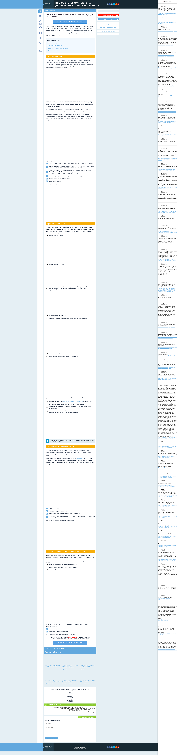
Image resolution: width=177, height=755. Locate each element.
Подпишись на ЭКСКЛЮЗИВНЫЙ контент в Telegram (70, 21)
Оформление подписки (55, 45)
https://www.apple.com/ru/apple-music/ (73, 401)
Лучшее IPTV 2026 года (108, 31)
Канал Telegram (108, 19)
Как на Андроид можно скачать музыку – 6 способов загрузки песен (52, 682)
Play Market (79, 458)
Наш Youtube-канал (108, 15)
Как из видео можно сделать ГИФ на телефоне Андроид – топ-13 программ (87, 682)
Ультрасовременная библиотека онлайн (108, 23)
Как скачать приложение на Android (58, 48)
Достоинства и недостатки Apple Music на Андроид (63, 50)
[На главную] (40, 11)
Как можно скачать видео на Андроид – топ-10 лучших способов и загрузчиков (69, 682)
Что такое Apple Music (55, 43)
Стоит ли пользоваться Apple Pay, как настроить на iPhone (52, 666)
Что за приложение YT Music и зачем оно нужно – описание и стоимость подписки (70, 667)
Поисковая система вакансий (108, 27)
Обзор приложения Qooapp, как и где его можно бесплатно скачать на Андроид (87, 667)
